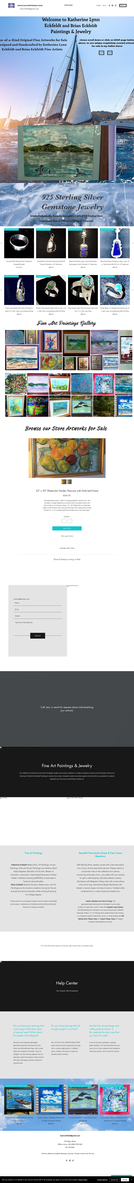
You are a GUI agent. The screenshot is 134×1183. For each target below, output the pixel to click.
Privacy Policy (82, 1180)
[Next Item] (129, 350)
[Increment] (70, 521)
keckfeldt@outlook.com (22, 599)
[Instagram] (112, 5)
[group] (67, 250)
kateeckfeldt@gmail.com (29, 9)
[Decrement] (63, 521)
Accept (125, 1180)
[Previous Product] (1, 243)
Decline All (114, 1180)
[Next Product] (132, 243)
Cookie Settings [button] (102, 1180)
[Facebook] (109, 5)
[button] (123, 5)
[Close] (131, 1179)
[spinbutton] (67, 521)
